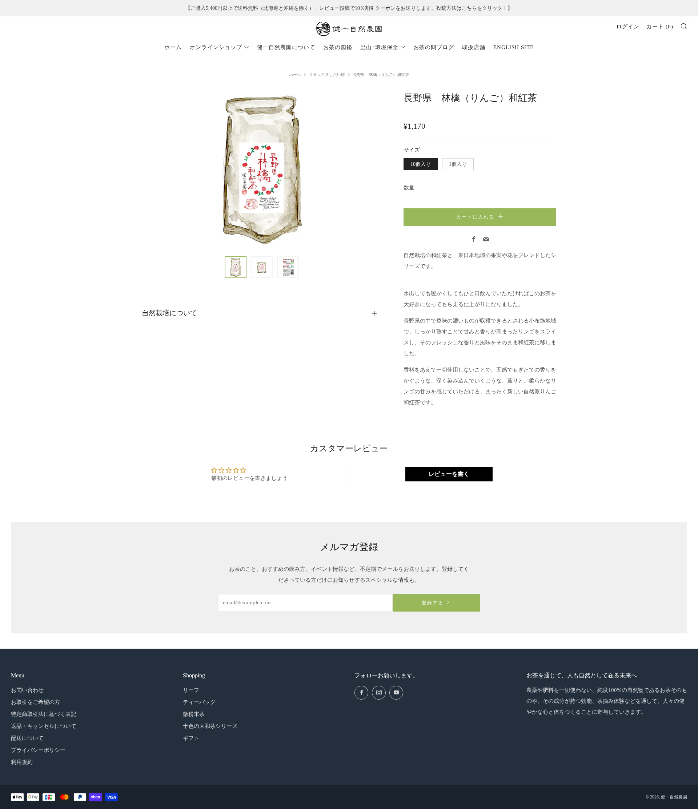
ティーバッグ (199, 702)
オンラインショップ (216, 47)
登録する (433, 603)
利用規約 (22, 762)
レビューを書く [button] (449, 474)
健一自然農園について (286, 47)
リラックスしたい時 (327, 74)
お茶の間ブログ (433, 47)
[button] (235, 267)
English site (513, 47)
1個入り (458, 164)
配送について (27, 738)
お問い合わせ (27, 690)
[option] (261, 169)
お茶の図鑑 (337, 47)
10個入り (420, 164)
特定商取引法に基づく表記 (43, 714)
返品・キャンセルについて (43, 726)
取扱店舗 (473, 47)
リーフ (191, 690)
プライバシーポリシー (38, 750)
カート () (659, 26)
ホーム (173, 47)
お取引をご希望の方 (35, 702)
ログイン (627, 26)
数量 (409, 188)
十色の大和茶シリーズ (210, 726)
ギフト (191, 738)
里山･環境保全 (379, 47)
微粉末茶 (194, 714)
